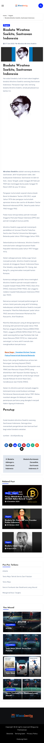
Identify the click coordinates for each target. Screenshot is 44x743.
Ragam (6, 25)
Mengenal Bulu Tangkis (12, 593)
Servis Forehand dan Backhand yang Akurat (20, 587)
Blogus (33, 727)
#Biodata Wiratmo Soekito (26, 44)
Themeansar (22, 730)
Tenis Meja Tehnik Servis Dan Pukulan (17, 577)
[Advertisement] (22, 147)
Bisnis (8, 493)
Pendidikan (10, 625)
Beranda (10, 734)
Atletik (5, 571)
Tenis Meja (7, 582)
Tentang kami (20, 734)
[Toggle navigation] (2, 5)
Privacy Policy (32, 734)
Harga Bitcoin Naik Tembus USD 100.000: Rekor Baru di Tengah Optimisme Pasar (19, 499)
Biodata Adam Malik (14, 546)
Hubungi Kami (22, 739)
